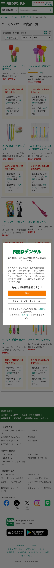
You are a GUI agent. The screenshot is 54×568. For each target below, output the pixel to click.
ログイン (25, 315)
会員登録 (41, 309)
